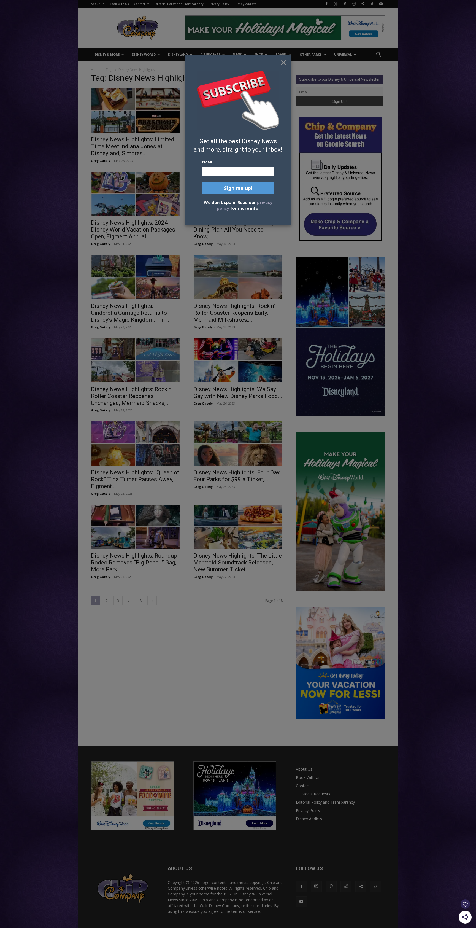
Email (207, 162)
